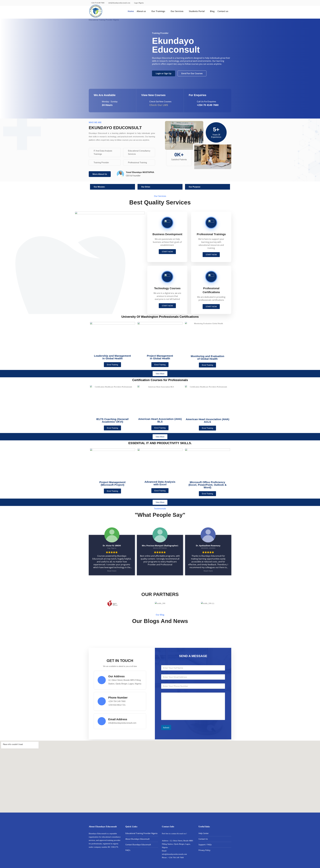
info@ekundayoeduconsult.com (119, 3)
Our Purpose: (195, 187)
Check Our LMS (158, 105)
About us (141, 11)
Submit (166, 727)
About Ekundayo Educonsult (137, 839)
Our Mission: (99, 187)
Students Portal (197, 11)
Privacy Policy (204, 850)
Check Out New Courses (160, 102)
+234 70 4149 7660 (97, 3)
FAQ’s (127, 850)
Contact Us (203, 839)
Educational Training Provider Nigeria (141, 833)
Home (131, 11)
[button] (112, 187)
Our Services (177, 11)
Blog (212, 11)
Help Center (203, 833)
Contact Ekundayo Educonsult (138, 844)
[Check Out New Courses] (144, 104)
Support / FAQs (205, 844)
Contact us (223, 11)
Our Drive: (145, 187)
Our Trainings (158, 11)
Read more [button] (111, 571)
